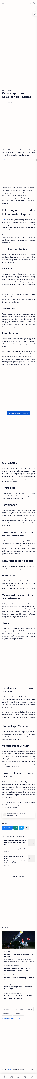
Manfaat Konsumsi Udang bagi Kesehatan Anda (19, 979)
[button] (31, 2)
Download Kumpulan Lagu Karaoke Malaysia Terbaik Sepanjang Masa (17, 969)
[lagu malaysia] (15, 966)
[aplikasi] (13, 984)
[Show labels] (11, 1018)
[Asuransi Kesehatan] (12, 975)
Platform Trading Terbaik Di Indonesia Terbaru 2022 (18, 988)
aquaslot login (16, 287)
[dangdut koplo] (10, 993)
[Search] (34, 2)
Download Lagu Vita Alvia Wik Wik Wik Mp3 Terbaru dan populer (18, 997)
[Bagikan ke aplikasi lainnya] (26, 828)
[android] (8, 984)
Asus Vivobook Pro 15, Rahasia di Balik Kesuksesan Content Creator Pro (15, 842)
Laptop (4, 220)
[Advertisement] (18, 26)
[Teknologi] (8, 951)
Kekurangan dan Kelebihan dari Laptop (14, 857)
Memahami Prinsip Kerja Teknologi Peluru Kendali (19, 955)
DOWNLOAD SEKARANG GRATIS (18, 413)
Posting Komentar (18, 877)
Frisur (7, 3)
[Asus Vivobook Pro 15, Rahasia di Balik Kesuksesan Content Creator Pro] (31, 842)
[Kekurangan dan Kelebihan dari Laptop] (31, 858)
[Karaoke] (8, 966)
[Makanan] (20, 975)
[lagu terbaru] (18, 993)
